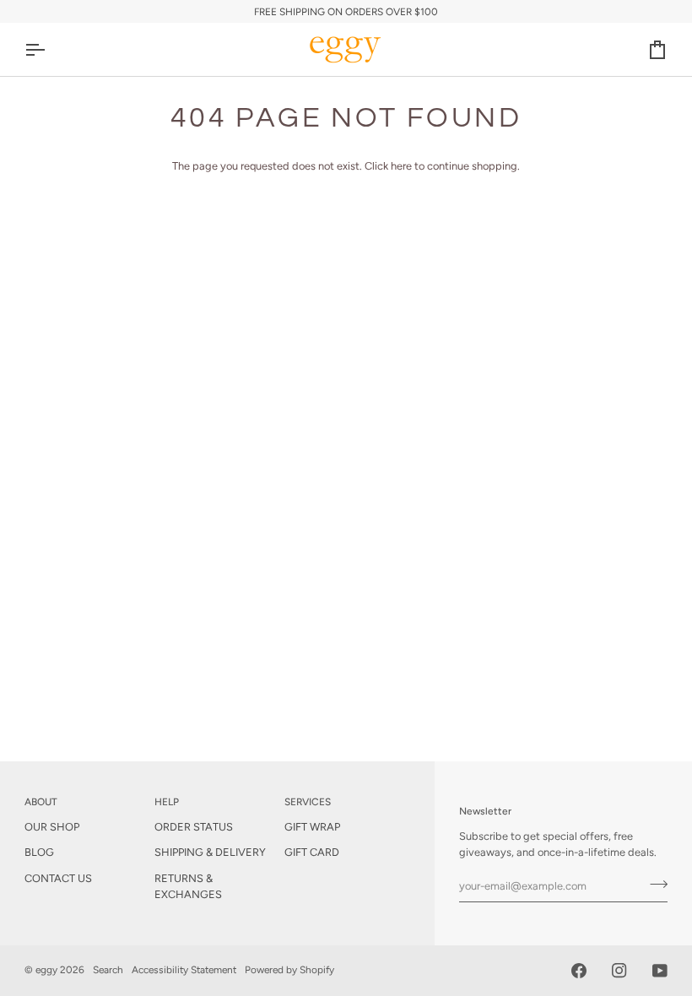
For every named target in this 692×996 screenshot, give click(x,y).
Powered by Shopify (289, 970)
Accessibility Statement (184, 970)
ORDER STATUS (193, 826)
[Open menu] (49, 49)
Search (108, 970)
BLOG (39, 852)
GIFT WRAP (312, 826)
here (401, 166)
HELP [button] (166, 802)
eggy (46, 970)
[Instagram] (619, 970)
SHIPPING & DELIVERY (210, 852)
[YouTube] (660, 970)
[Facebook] (579, 970)
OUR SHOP (51, 826)
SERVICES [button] (307, 802)
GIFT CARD (311, 852)
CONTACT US (58, 878)
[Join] (654, 883)
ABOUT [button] (40, 802)
